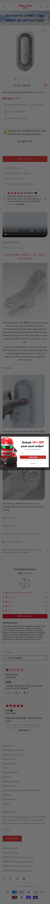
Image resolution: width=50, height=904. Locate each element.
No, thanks (33, 463)
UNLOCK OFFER (33, 457)
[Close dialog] (47, 438)
